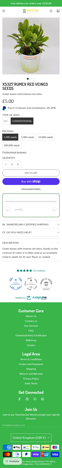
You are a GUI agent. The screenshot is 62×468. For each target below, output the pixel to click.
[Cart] (58, 10)
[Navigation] (3, 10)
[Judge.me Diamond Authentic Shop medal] (15, 284)
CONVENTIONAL (22, 120)
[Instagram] (27, 399)
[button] (28, 79)
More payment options (31, 189)
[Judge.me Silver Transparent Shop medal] (31, 284)
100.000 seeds (12, 145)
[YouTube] (34, 399)
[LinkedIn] (42, 399)
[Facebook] (19, 399)
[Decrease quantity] (6, 164)
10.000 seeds (45, 137)
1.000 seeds (10, 137)
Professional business (14, 152)
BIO (6, 120)
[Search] (51, 10)
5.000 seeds (27, 137)
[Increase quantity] (17, 164)
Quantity (8, 157)
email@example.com (13, 424)
